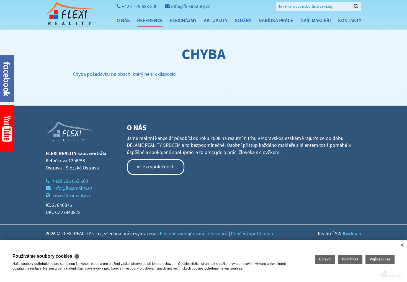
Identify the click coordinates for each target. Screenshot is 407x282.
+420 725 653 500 (140, 6)
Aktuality (216, 20)
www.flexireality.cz (72, 195)
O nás (123, 20)
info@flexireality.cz (190, 6)
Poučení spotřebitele (252, 234)
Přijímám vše (380, 259)
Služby (243, 20)
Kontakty (349, 20)
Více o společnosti (155, 167)
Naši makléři (315, 20)
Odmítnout (350, 259)
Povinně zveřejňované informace (194, 234)
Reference (150, 20)
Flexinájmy (183, 20)
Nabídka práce (276, 20)
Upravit (325, 259)
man (351, 234)
